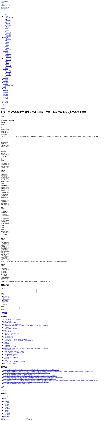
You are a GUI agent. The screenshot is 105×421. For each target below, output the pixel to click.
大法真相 (5, 51)
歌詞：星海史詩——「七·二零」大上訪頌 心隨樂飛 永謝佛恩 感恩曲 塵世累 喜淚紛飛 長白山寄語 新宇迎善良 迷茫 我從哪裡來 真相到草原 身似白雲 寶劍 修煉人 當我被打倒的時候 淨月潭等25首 (52, 380)
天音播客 (5, 98)
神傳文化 (5, 37)
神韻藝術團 (6, 416)
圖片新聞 (8, 34)
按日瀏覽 (5, 92)
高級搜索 (4, 313)
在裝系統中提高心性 (8, 343)
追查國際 (5, 407)
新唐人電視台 (6, 414)
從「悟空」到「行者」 (9, 355)
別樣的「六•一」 (7, 358)
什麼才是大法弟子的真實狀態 (10, 357)
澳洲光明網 (6, 404)
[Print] (5, 304)
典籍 (7, 48)
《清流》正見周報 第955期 (10, 328)
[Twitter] (5, 300)
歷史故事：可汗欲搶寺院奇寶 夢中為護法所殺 (15, 361)
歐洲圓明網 (6, 401)
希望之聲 (5, 411)
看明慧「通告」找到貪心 (9, 346)
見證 (7, 52)
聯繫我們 (5, 95)
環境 (7, 27)
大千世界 (8, 33)
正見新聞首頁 (9, 18)
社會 (7, 19)
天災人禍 (8, 72)
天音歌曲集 (9, 67)
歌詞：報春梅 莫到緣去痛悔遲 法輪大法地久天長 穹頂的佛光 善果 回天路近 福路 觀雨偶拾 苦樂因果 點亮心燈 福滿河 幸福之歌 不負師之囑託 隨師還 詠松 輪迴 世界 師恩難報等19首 (48, 371)
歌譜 (7, 64)
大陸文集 (8, 54)
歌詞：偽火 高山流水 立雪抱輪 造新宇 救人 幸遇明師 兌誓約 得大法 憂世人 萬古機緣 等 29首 (26, 373)
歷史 (7, 40)
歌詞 (4, 104)
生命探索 (5, 78)
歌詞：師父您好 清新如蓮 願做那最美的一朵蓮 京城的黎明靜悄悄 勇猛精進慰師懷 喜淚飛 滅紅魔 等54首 (29, 379)
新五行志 (8, 24)
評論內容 (3, 288)
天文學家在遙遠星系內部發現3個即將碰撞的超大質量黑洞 (18, 340)
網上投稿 (5, 94)
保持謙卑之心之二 (8, 345)
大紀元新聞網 (6, 413)
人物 (7, 42)
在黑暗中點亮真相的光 (9, 349)
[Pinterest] (5, 301)
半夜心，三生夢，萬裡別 (9, 363)
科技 (7, 45)
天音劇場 (8, 66)
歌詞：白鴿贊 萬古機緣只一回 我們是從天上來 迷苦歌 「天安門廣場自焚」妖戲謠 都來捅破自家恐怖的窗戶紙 (31, 370)
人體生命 (8, 25)
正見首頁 (5, 101)
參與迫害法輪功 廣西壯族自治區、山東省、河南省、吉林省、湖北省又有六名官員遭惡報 (25, 325)
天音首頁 (8, 60)
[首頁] (2, 2)
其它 (7, 76)
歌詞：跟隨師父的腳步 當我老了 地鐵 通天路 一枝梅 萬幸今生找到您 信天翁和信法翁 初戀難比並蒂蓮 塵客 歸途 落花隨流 (34, 377)
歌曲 (7, 61)
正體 (2, 108)
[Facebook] (6, 296)
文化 (7, 30)
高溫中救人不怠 (7, 330)
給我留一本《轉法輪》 (9, 331)
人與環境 (5, 69)
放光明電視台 (6, 408)
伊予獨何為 (6, 327)
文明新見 (5, 79)
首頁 (4, 15)
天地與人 (8, 73)
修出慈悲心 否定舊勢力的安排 (11, 333)
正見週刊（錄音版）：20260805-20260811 (13, 352)
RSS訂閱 (5, 97)
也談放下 (5, 342)
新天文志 (8, 22)
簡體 (4, 108)
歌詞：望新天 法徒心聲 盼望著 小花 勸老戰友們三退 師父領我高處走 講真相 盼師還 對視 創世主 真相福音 (30, 376)
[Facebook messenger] (8, 297)
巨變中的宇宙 (9, 85)
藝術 (7, 28)
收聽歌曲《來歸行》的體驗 (10, 322)
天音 (4, 58)
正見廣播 (5, 90)
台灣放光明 (6, 410)
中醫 (7, 43)
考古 (7, 31)
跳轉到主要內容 (5, 1)
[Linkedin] (6, 299)
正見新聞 (5, 16)
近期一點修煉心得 (8, 336)
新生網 (5, 399)
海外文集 (8, 55)
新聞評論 (8, 21)
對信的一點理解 (7, 321)
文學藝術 (5, 81)
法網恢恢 (5, 405)
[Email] (5, 303)
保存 (2, 293)
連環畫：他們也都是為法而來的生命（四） (14, 351)
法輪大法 (5, 396)
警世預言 (5, 82)
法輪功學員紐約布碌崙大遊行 (10, 354)
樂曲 (7, 63)
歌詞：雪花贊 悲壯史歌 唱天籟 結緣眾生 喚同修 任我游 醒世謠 (19, 374)
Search (2, 306)
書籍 (4, 88)
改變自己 (5, 360)
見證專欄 (8, 57)
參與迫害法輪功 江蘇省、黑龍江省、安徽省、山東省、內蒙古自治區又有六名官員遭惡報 (25, 348)
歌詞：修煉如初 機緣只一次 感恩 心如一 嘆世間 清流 (16, 383)
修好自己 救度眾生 (8, 334)
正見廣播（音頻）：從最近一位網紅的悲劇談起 (15, 339)
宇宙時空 (5, 84)
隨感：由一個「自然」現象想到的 (12, 324)
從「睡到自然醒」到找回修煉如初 (12, 319)
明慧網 (5, 398)
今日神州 (8, 49)
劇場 (4, 87)
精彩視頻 (8, 36)
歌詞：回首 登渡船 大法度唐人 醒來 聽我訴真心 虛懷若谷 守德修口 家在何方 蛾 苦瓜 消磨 (26, 382)
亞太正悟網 (6, 402)
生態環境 (8, 75)
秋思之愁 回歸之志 (8, 337)
